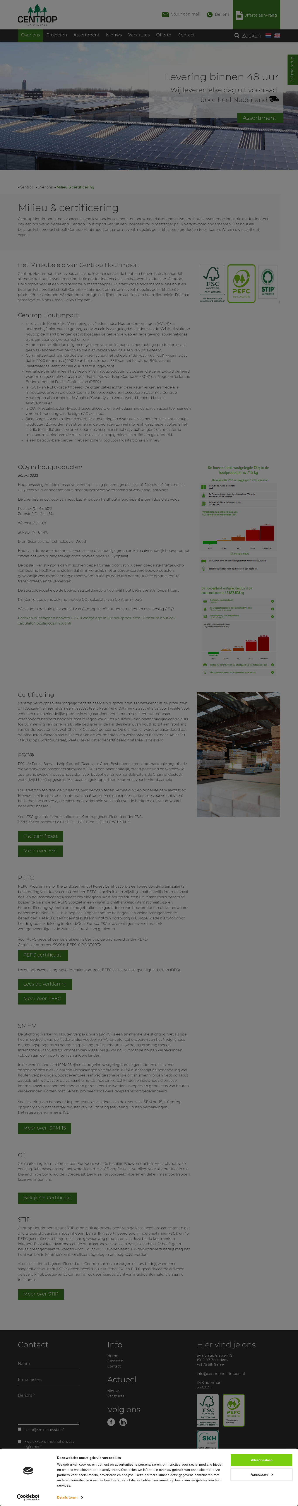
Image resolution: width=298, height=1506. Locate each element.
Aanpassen (259, 1474)
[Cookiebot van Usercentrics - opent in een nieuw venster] (28, 1497)
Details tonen (67, 1497)
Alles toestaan (261, 1460)
